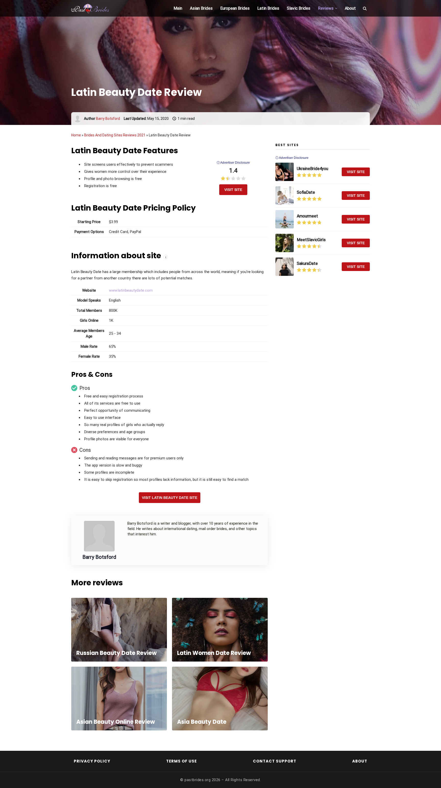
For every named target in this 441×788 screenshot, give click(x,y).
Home (76, 135)
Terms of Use (181, 761)
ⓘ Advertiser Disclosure (233, 162)
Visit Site (233, 190)
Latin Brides (268, 8)
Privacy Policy (92, 761)
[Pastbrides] (96, 8)
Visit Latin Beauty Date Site (169, 498)
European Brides (235, 8)
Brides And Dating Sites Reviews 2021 (114, 135)
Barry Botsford (108, 119)
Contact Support (274, 761)
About (350, 8)
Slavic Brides (298, 8)
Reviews (326, 8)
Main (178, 8)
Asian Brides (201, 8)
